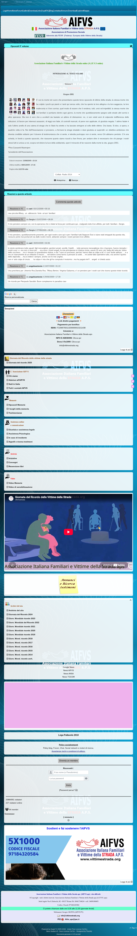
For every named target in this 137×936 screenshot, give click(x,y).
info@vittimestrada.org (68, 345)
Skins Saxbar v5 (52, 931)
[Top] (132, 376)
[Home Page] (68, 22)
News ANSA (69, 673)
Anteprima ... (62, 180)
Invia (68, 785)
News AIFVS (68, 670)
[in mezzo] (132, 381)
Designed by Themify (84, 931)
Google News (68, 667)
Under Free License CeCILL (77, 929)
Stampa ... (75, 180)
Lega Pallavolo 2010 (68, 735)
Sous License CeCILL (67, 931)
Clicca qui (77, 338)
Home (11, 2)
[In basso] (132, 386)
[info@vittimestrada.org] (58, 916)
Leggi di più (125, 350)
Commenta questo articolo (68, 202)
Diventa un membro (68, 761)
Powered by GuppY (49, 929)
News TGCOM (68, 677)
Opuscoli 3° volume (20, 46)
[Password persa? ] (68, 790)
